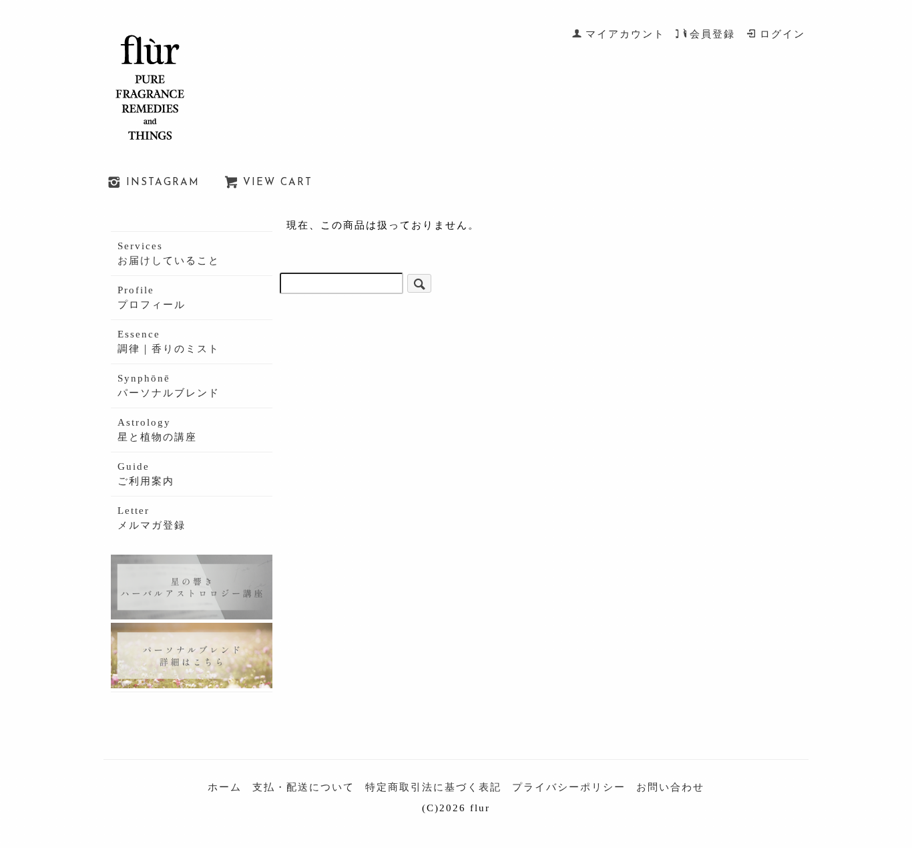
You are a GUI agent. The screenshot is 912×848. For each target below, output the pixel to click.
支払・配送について (303, 787)
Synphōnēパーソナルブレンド (169, 386)
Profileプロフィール (152, 298)
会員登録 (712, 34)
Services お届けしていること (169, 254)
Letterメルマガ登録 (152, 518)
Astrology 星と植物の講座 (157, 430)
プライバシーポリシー (569, 787)
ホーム (225, 787)
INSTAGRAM (163, 183)
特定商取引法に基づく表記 (433, 787)
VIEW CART (277, 183)
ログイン (782, 34)
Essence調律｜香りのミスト (169, 342)
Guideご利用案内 (146, 474)
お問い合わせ (670, 787)
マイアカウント (625, 34)
